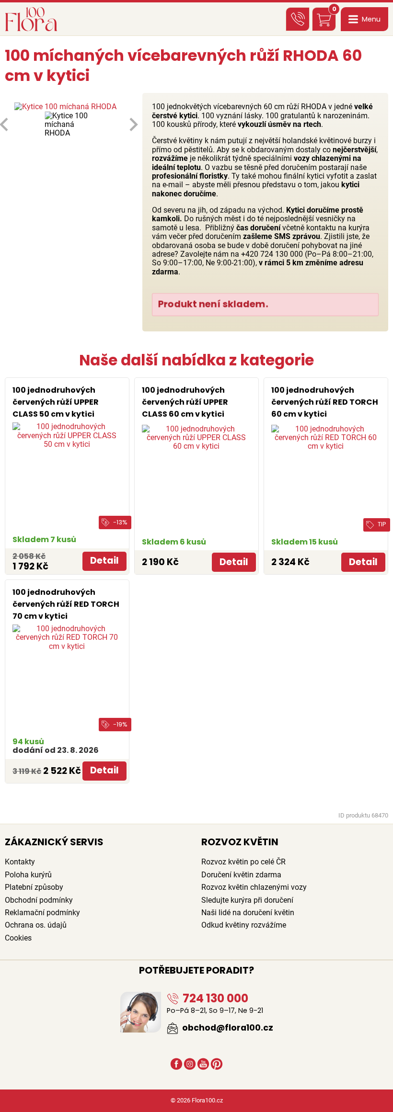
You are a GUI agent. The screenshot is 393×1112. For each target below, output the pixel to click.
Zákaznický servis (54, 842)
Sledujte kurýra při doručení (247, 900)
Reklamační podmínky (42, 912)
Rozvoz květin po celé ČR (243, 861)
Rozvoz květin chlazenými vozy (254, 887)
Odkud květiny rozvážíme (243, 925)
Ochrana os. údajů (36, 925)
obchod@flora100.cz (226, 1027)
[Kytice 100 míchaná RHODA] (68, 106)
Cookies (18, 937)
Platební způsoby (34, 887)
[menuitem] (68, 125)
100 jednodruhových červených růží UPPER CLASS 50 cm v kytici (55, 402)
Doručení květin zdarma (241, 874)
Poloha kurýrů (28, 874)
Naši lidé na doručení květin (247, 912)
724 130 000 (214, 998)
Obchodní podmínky (39, 900)
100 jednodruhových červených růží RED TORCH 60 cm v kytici (324, 402)
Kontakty (20, 861)
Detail (104, 560)
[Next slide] (132, 124)
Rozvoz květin (239, 842)
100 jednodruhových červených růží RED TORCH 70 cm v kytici (65, 604)
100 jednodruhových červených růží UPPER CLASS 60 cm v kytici (185, 402)
